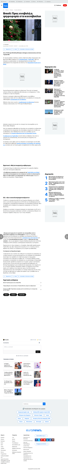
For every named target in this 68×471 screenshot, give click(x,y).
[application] (22, 30)
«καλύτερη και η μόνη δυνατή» (30, 237)
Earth (2, 442)
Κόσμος (2, 439)
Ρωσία (19, 418)
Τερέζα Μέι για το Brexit (33, 172)
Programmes (3, 453)
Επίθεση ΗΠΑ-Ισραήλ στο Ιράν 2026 (41, 412)
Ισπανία (47, 421)
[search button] (45, 2)
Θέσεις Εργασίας (27, 451)
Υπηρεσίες (14, 435)
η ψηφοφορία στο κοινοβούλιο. (18, 99)
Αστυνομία (38, 421)
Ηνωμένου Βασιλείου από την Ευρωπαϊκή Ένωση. (24, 133)
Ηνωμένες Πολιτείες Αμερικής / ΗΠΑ (41, 418)
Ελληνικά (4, 1)
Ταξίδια (2, 448)
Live (65, 5)
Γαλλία (21, 421)
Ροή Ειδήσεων (15, 442)
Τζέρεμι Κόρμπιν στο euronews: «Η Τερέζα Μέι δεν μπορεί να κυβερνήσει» (19, 285)
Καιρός (13, 441)
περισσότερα (26, 435)
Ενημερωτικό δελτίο (41, 443)
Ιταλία (47, 415)
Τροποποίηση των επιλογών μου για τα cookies (27, 459)
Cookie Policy (26, 445)
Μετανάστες (29, 421)
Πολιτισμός (3, 450)
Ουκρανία (27, 418)
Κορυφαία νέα (50, 67)
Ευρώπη (2, 437)
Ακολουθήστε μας (16, 444)
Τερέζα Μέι (22, 294)
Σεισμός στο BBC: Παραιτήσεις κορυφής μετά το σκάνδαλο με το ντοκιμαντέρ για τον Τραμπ (20, 289)
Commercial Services (28, 440)
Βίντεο (2, 452)
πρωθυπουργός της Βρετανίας (26, 102)
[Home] (3, 9)
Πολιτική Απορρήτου (27, 447)
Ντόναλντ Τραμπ (38, 415)
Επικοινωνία (26, 449)
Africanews (14, 450)
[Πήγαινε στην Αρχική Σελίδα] (5, 5)
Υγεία (2, 446)
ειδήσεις (13, 294)
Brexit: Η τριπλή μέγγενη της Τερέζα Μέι (12, 282)
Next (2, 444)
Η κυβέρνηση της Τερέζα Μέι (10, 136)
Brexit (6, 294)
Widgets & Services (16, 448)
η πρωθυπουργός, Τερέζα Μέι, (26, 59)
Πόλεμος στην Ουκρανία (24, 415)
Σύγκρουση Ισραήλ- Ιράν (23, 412)
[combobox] (52, 2)
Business (3, 441)
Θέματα (2, 435)
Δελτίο (13, 439)
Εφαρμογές (14, 446)
